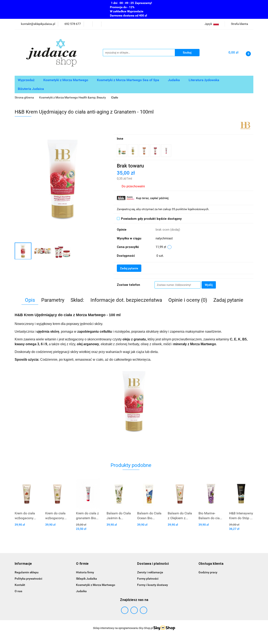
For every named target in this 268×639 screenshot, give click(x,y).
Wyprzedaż (26, 80)
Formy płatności (147, 578)
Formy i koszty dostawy (152, 585)
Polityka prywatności (28, 578)
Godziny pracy (207, 572)
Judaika (174, 80)
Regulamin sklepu (27, 572)
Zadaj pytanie (129, 268)
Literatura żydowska (204, 80)
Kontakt (20, 585)
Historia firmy (85, 572)
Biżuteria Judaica (31, 89)
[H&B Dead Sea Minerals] (245, 125)
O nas (18, 591)
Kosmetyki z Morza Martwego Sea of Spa (128, 80)
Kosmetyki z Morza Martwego (66, 80)
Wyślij (209, 284)
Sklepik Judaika (86, 578)
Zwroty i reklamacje (150, 572)
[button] (23, 563)
